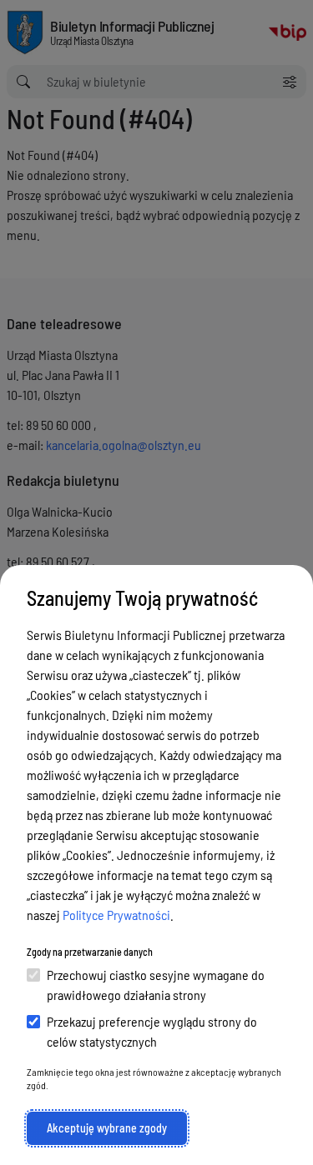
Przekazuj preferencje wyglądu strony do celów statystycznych (152, 1031)
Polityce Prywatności (116, 914)
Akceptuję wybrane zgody (107, 1128)
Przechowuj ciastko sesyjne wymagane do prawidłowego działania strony (156, 984)
